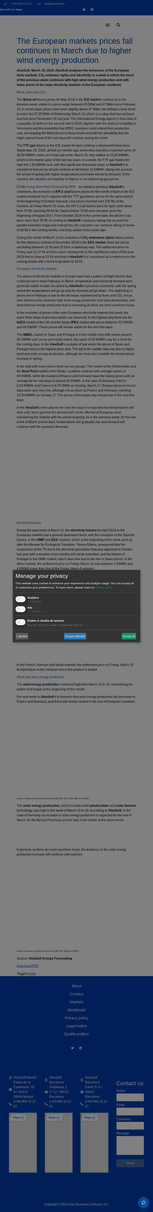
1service (34, 601)
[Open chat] (143, 1202)
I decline (22, 636)
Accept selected (75, 636)
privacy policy (103, 587)
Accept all (129, 636)
